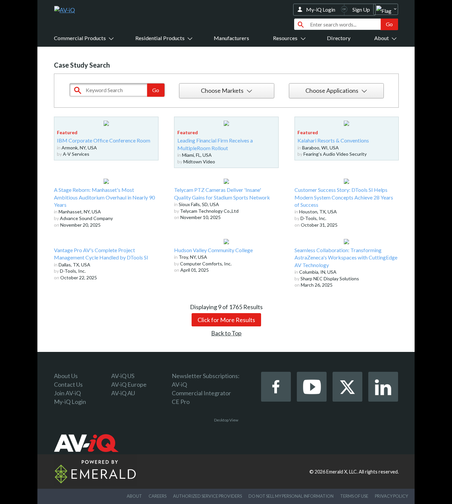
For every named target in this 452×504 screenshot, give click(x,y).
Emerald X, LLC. (342, 472)
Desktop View (226, 420)
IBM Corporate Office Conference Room (103, 140)
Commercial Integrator (201, 393)
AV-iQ (179, 384)
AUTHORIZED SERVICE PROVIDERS (207, 496)
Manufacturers (231, 38)
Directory (338, 38)
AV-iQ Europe (129, 384)
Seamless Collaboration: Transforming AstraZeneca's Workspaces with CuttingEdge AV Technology (345, 257)
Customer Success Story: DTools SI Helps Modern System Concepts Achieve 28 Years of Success (343, 197)
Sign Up (361, 9)
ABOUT (134, 496)
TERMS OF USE (354, 496)
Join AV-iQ (67, 393)
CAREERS (157, 496)
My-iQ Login (320, 9)
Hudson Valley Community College (213, 250)
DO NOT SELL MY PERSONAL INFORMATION (291, 496)
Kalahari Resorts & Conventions (333, 140)
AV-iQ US (122, 375)
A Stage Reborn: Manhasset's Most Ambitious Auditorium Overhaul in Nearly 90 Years (104, 197)
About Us (66, 375)
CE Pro (181, 401)
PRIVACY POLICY (391, 496)
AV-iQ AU (123, 393)
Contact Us (68, 384)
